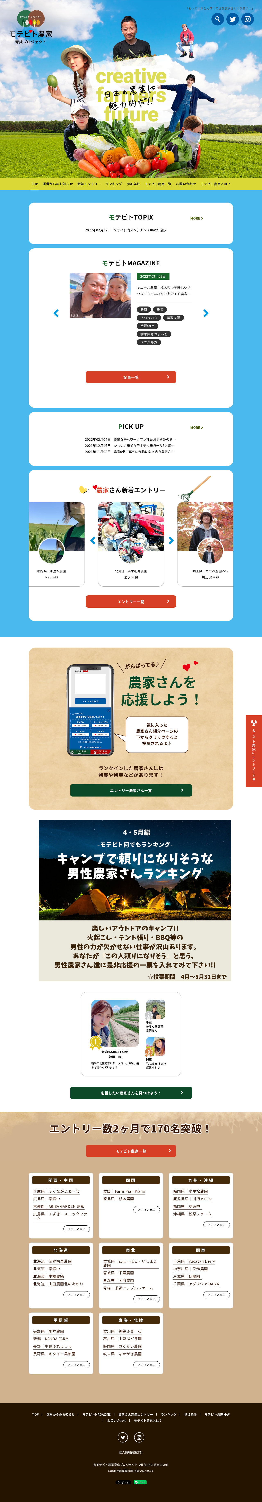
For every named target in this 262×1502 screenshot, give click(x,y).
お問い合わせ (186, 183)
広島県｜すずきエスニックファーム (60, 1215)
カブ (163, 317)
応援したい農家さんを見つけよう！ (131, 1092)
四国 (131, 1180)
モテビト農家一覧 (158, 183)
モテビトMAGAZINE (96, 1414)
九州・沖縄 (201, 1180)
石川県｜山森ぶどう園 (122, 1338)
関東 (201, 1250)
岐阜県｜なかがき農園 (122, 1353)
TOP (34, 183)
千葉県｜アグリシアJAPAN (196, 1283)
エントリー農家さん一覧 (131, 790)
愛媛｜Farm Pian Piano (124, 1191)
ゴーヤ (145, 317)
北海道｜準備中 (46, 1268)
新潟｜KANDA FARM (51, 1338)
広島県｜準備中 (46, 1198)
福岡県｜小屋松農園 (190, 1191)
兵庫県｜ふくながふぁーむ (56, 1191)
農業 (143, 309)
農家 (170, 350)
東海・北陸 (131, 1320)
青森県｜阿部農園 (118, 1280)
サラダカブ (148, 325)
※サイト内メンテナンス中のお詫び (140, 230)
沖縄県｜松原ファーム (192, 1213)
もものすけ (148, 350)
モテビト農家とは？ (216, 183)
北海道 (61, 1250)
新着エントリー (89, 183)
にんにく (170, 342)
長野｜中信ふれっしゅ (52, 1346)
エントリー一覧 (131, 601)
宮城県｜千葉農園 (118, 1272)
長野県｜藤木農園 (48, 1331)
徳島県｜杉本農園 (118, 1198)
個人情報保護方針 (131, 1452)
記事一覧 (131, 377)
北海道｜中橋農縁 (48, 1276)
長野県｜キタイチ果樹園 (54, 1353)
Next (206, 313)
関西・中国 (61, 1180)
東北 (131, 1250)
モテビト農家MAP (217, 1414)
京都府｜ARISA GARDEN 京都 (59, 1206)
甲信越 (61, 1320)
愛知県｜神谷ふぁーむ (122, 1331)
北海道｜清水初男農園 (52, 1261)
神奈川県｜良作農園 (190, 1268)
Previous (56, 313)
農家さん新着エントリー (136, 1414)
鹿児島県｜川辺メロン (192, 1198)
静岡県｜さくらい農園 (122, 1346)
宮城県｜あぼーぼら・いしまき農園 (130, 1263)
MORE (196, 218)
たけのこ (147, 342)
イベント (163, 309)
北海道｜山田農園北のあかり (58, 1283)
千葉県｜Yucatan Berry (194, 1261)
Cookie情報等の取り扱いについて (131, 1471)
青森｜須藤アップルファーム (128, 1287)
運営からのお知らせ (58, 183)
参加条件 (133, 183)
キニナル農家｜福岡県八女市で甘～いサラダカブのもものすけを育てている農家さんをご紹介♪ (164, 293)
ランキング (113, 183)
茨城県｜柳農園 (186, 1276)
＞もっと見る (77, 1229)
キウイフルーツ (152, 333)
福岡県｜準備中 (186, 1206)
